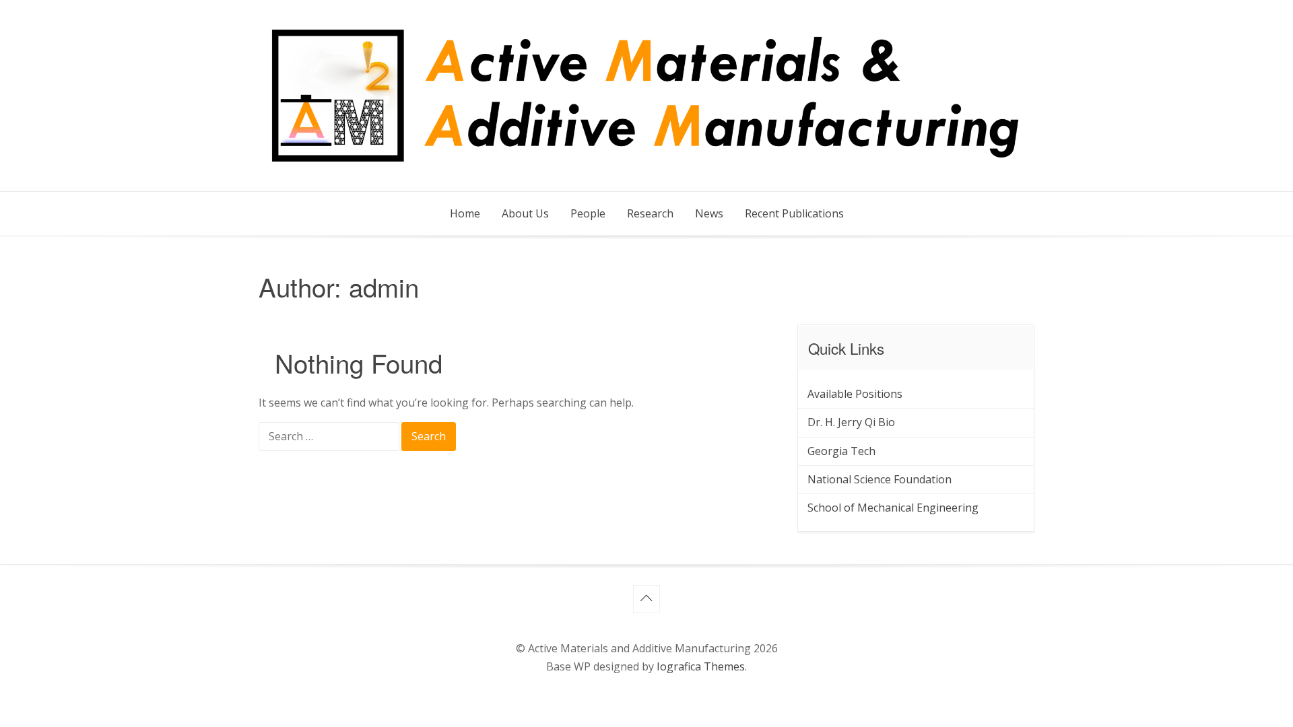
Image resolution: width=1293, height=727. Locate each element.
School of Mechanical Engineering (893, 507)
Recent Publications (794, 213)
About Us (525, 213)
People (587, 213)
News (709, 213)
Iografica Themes (701, 666)
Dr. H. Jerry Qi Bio (851, 422)
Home (465, 213)
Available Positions (854, 393)
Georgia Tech (841, 451)
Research (650, 213)
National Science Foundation (879, 479)
